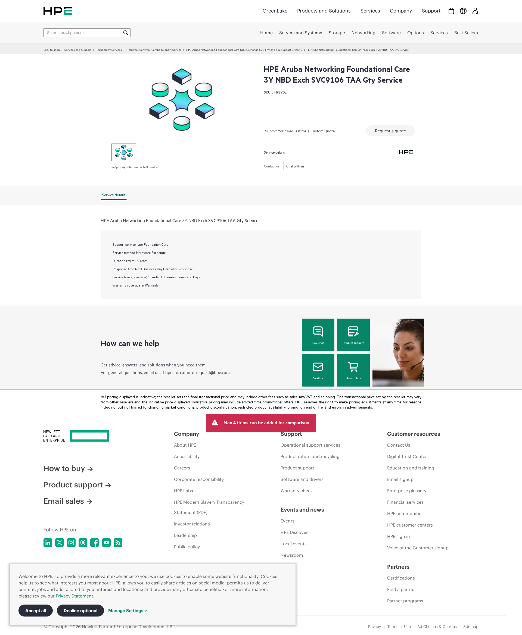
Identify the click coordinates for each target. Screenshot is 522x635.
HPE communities (405, 513)
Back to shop (52, 49)
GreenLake (275, 11)
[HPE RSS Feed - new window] (118, 542)
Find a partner (401, 589)
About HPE (185, 445)
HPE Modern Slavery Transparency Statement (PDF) (209, 507)
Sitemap (470, 626)
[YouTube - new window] (106, 542)
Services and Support (77, 49)
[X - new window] (59, 542)
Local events (294, 543)
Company (401, 11)
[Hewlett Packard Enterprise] (58, 11)
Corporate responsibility (199, 479)
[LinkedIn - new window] (48, 542)
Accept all (35, 610)
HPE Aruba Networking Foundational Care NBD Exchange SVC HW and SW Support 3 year (243, 49)
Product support (353, 342)
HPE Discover (294, 532)
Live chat (318, 342)
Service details (274, 152)
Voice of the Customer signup (418, 547)
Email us (318, 378)
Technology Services (109, 49)
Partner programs (405, 600)
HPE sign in (398, 536)
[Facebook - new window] (94, 542)
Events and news (302, 509)
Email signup (400, 479)
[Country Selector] (463, 11)
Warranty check (297, 490)
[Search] (125, 32)
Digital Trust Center (407, 456)
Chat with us (295, 165)
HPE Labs (183, 490)
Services (370, 11)
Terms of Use (399, 626)
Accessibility (187, 456)
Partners (398, 566)
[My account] (475, 11)
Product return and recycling (310, 456)
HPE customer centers (410, 525)
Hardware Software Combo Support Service (153, 49)
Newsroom (292, 555)
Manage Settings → (127, 610)
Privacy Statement (74, 596)
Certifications (401, 578)
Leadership (185, 535)
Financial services (405, 502)
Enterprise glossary (406, 490)
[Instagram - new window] (71, 542)
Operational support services (310, 445)
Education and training (410, 468)
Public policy (187, 546)
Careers (182, 468)
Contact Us (398, 445)
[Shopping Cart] (451, 11)
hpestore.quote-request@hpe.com (197, 372)
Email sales (64, 501)
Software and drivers (302, 479)
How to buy (353, 378)
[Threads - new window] (83, 542)
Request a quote (390, 130)
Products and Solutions (324, 11)
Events (287, 521)
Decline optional (80, 610)
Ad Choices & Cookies (437, 626)
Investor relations (192, 524)
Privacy (374, 626)
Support (431, 11)
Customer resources (413, 433)
